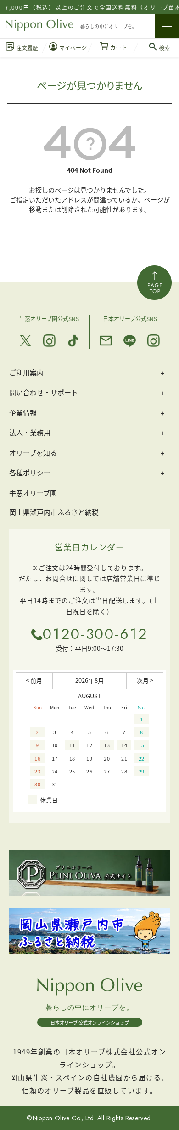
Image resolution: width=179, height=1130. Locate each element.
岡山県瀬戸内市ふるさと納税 (54, 512)
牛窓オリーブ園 (33, 493)
